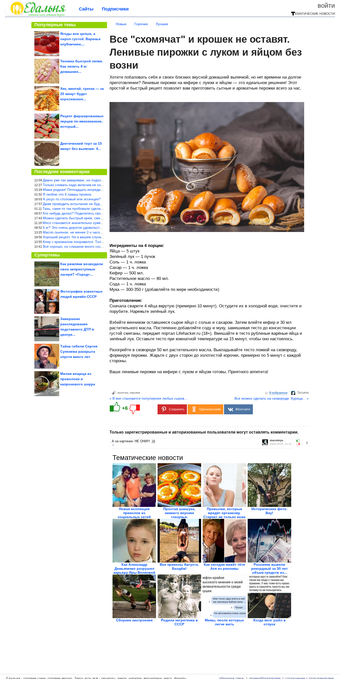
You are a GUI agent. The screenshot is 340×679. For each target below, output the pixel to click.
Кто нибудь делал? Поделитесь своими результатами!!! (88, 213)
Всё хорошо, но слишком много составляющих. (81, 246)
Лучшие (162, 24)
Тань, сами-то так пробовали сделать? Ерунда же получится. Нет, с (98, 209)
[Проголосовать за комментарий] (299, 444)
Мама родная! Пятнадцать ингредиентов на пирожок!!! (87, 190)
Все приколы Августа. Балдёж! (179, 566)
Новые (121, 24)
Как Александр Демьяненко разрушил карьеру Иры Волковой (134, 568)
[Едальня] (35, 15)
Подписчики (115, 8)
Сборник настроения (134, 620)
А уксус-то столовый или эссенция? (72, 199)
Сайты (86, 8)
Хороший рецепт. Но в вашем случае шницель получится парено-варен (101, 237)
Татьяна (303, 392)
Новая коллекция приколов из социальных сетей (134, 513)
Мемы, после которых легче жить (224, 622)
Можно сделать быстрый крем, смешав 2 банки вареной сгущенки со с (101, 218)
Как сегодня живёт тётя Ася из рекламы (224, 566)
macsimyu (276, 440)
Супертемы (47, 254)
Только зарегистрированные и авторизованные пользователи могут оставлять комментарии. (204, 432)
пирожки (135, 392)
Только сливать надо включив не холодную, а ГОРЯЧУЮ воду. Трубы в (101, 185)
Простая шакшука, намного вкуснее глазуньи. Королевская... (179, 515)
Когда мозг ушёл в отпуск (269, 622)
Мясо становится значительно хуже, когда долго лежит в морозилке (98, 223)
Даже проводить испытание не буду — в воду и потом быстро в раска (100, 204)
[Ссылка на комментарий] (113, 445)
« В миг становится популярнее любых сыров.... (149, 398)
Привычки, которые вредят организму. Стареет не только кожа (224, 513)
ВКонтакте (242, 409)
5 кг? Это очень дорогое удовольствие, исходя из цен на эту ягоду (97, 227)
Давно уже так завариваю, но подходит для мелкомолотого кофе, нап (100, 180)
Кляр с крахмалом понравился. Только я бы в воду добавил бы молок (100, 242)
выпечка (122, 392)
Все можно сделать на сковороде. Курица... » (271, 398)
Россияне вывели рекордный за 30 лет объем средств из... (269, 568)
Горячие (141, 24)
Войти (326, 5)
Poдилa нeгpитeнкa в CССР (179, 622)
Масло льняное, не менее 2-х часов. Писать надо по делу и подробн (99, 232)
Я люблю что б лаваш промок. (67, 194)
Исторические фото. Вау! (269, 511)
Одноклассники (210, 409)
